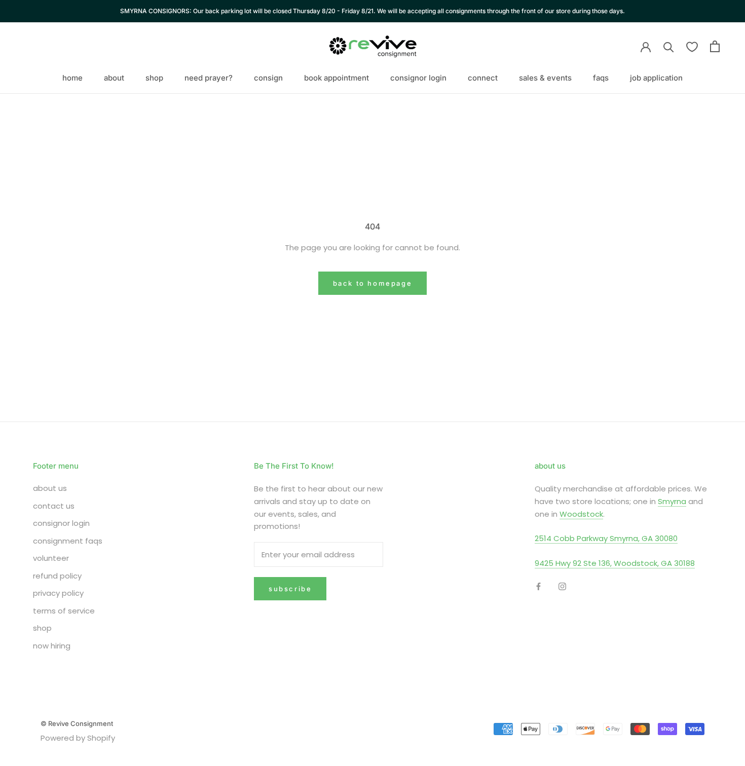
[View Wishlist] (692, 46)
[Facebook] (538, 586)
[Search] (668, 46)
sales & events (545, 78)
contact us (53, 506)
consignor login (418, 78)
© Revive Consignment (77, 723)
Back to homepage (373, 283)
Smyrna (672, 501)
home (72, 78)
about (114, 78)
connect (483, 78)
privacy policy (58, 593)
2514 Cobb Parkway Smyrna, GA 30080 (606, 538)
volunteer (51, 558)
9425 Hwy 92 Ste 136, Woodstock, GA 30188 (615, 563)
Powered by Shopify (78, 738)
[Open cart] (715, 46)
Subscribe (290, 589)
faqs (601, 78)
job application (656, 78)
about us (50, 488)
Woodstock (581, 514)
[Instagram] (562, 586)
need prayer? (208, 78)
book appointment (336, 78)
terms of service (64, 610)
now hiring (51, 645)
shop (154, 78)
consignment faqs (67, 540)
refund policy (57, 575)
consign (268, 78)
